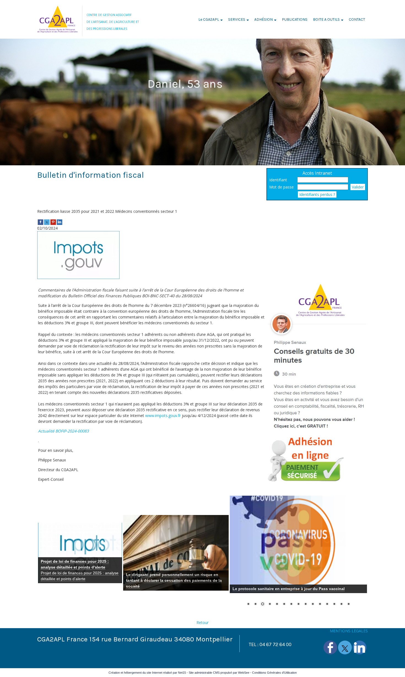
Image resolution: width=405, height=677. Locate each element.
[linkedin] (59, 221)
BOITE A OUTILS (326, 19)
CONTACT (357, 19)
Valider (358, 187)
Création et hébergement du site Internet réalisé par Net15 (147, 672)
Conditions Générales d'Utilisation (274, 672)
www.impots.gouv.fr (163, 415)
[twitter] (47, 221)
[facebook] (40, 221)
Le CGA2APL (208, 19)
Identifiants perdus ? (317, 194)
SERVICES (236, 19)
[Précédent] (46, 554)
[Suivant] (114, 554)
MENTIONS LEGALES (349, 630)
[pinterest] (53, 221)
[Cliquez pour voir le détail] (80, 553)
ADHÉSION (263, 19)
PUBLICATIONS (294, 19)
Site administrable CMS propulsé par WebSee (219, 672)
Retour (202, 622)
